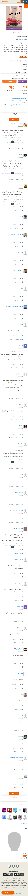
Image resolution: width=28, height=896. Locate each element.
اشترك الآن (9, 81)
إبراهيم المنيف (21, 39)
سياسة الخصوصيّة (18, 893)
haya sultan (20, 812)
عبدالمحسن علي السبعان (20, 819)
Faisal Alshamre (16, 104)
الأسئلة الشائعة (12, 887)
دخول (1, 1)
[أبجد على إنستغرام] (9, 866)
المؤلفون (12, 889)
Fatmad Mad (15, 819)
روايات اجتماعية (23, 56)
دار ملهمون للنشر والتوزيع (21, 75)
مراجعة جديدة (13, 119)
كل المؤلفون (23, 858)
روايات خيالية (10, 60)
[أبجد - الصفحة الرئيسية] (19, 1)
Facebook (15, 32)
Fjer (5, 819)
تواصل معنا (19, 887)
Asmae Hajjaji (25, 819)
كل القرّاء (23, 823)
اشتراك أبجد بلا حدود (5, 887)
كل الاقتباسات (7, 104)
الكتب (23, 887)
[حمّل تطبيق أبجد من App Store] (19, 874)
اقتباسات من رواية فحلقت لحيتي (19, 98)
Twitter (13, 32)
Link (17, 144)
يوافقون (17, 148)
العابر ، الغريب (19, 444)
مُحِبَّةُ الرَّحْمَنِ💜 (18, 649)
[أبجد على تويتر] (13, 866)
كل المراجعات (14, 797)
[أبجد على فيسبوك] (17, 866)
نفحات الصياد (15, 812)
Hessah (21, 324)
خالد (22, 694)
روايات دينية (17, 60)
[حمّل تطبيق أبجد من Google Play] (8, 874)
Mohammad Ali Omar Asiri (9, 812)
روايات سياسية (23, 60)
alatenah (10, 819)
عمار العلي (4, 812)
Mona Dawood (25, 812)
